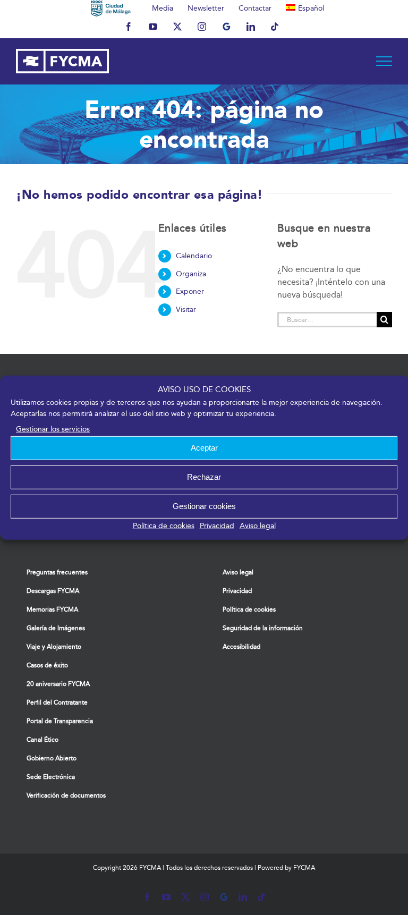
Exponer (190, 291)
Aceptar (204, 447)
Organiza (191, 273)
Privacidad (217, 525)
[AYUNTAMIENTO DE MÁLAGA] (110, 8)
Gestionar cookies (204, 506)
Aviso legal (258, 525)
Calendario (194, 255)
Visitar (186, 309)
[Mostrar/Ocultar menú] (384, 61)
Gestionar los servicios (53, 428)
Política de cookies (163, 525)
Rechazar (204, 476)
